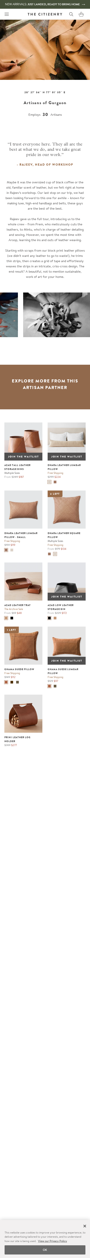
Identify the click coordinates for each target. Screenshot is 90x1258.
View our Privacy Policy (52, 1241)
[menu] (6, 14)
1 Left (11, 630)
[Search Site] (71, 14)
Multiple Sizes (12, 473)
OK (45, 1250)
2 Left (55, 494)
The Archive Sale (13, 609)
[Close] (85, 1226)
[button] (81, 14)
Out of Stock (18, 426)
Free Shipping (55, 473)
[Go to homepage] (45, 14)
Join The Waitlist (23, 457)
